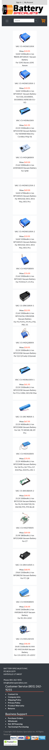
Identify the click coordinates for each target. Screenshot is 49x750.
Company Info (14, 697)
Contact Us (13, 694)
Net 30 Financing (15, 724)
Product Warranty (16, 705)
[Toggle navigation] (7, 21)
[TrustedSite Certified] (11, 743)
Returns (11, 708)
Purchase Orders (15, 718)
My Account (28, 2)
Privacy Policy (14, 703)
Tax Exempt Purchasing (18, 727)
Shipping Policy (14, 700)
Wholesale (12, 721)
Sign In (18, 2)
